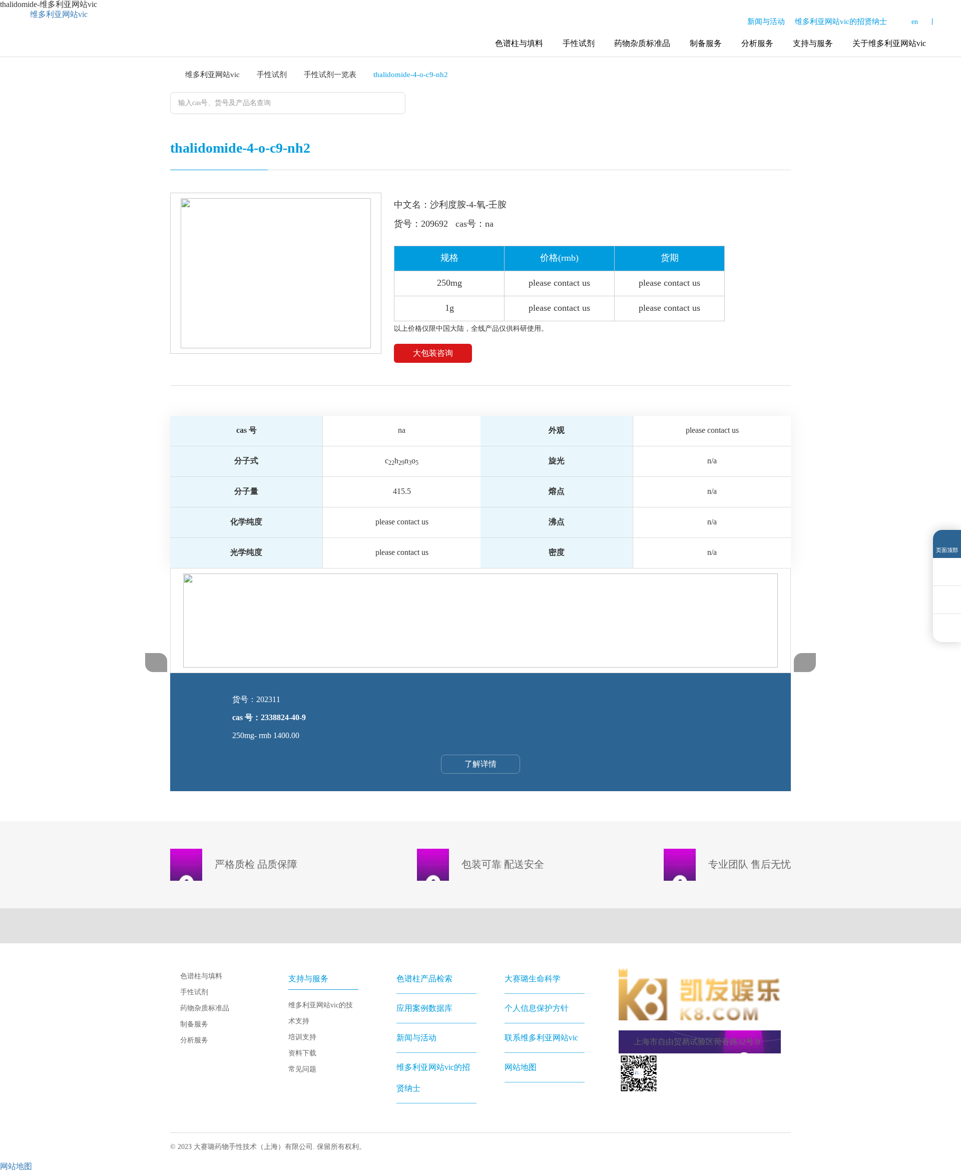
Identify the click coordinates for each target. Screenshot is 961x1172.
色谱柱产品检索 (424, 978)
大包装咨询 (433, 353)
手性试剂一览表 (330, 75)
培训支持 (302, 1037)
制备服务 (706, 43)
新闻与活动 (766, 22)
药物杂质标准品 (642, 43)
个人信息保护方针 (537, 1008)
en (914, 22)
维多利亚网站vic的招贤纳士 (841, 22)
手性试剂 (579, 43)
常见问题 (302, 1069)
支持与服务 (813, 43)
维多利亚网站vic (59, 14)
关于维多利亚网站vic (889, 43)
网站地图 (521, 1067)
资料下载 (302, 1053)
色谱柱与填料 (519, 43)
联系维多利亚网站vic (541, 1037)
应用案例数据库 (424, 1008)
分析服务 (757, 43)
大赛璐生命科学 (533, 978)
